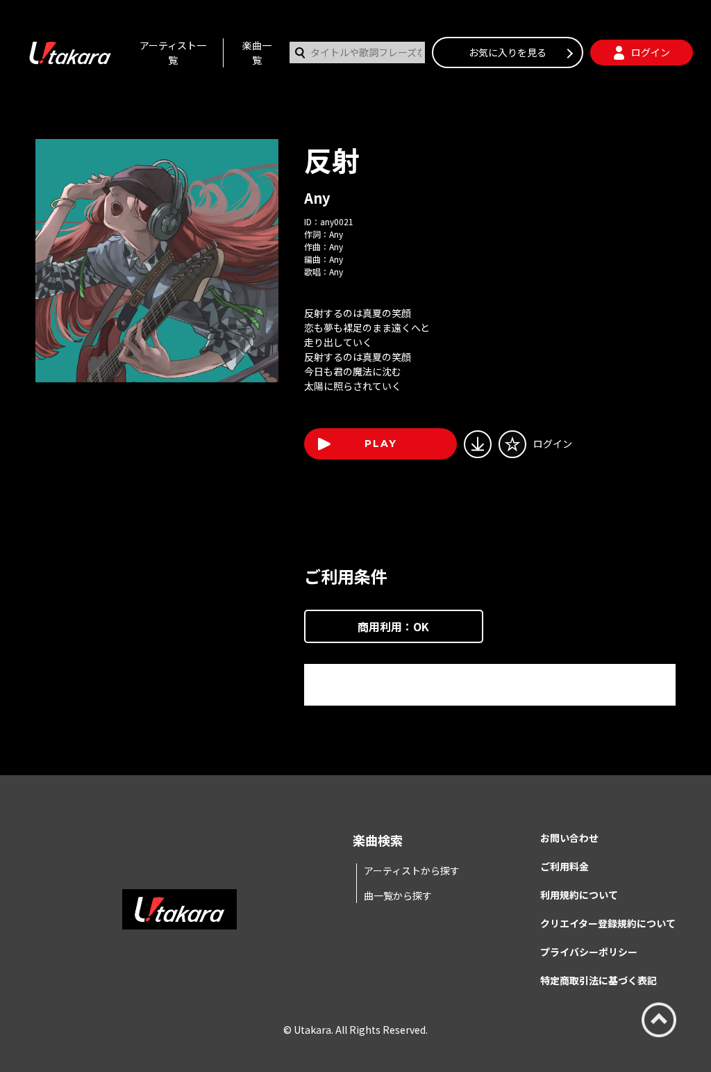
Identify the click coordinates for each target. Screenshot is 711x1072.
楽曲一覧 (256, 52)
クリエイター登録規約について (608, 923)
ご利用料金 (564, 866)
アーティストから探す (412, 870)
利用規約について (579, 895)
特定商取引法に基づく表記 (598, 980)
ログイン (552, 443)
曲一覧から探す (398, 895)
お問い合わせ (569, 838)
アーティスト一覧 (173, 52)
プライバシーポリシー (588, 952)
